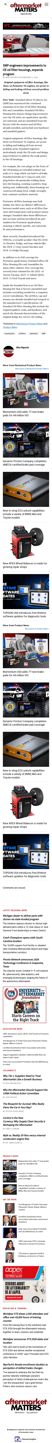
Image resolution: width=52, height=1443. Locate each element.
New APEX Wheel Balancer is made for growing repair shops (25, 565)
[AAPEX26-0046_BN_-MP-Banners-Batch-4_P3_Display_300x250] (24, 1301)
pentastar (34, 334)
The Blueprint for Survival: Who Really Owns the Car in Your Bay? (23, 1105)
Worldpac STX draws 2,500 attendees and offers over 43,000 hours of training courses (25, 1317)
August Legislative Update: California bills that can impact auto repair (24, 1056)
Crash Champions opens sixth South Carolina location (22, 939)
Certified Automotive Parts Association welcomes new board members (24, 1049)
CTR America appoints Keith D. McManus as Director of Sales (31, 1254)
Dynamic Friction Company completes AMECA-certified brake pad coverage (25, 463)
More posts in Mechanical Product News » (32, 369)
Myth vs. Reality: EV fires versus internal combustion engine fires (24, 1137)
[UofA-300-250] (24, 1022)
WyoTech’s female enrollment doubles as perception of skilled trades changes (25, 1366)
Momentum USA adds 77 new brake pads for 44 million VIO (23, 413)
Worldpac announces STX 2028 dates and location (25, 1340)
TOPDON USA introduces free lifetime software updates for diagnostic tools (24, 614)
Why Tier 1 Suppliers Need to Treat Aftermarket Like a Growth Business (22, 1077)
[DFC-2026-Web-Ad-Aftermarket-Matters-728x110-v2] (26, 28)
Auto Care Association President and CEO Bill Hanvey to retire (25, 1063)
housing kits (9, 334)
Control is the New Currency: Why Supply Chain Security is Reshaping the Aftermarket (24, 1121)
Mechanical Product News (29, 323)
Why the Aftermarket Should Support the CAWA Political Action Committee (25, 1091)
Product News (10, 327)
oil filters (22, 334)
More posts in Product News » (37, 629)
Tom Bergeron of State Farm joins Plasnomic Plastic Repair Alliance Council (25, 1042)
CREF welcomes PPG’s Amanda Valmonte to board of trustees (31, 1242)
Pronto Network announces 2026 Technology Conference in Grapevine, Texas (23, 963)
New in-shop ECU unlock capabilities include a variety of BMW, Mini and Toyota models (24, 514)
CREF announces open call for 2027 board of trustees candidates (26, 1035)
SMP (43, 334)
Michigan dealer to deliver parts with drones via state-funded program (22, 917)
